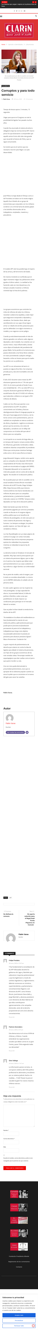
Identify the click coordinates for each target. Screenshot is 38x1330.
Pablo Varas (6, 95)
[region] (19, 1312)
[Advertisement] (19, 171)
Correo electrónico (9, 1134)
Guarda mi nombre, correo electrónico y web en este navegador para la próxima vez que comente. (18, 1155)
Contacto (19, 1263)
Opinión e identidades (15, 40)
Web (4, 1143)
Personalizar (19, 1320)
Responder (12, 1013)
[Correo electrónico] (27, 728)
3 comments (29, 95)
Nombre (6, 1126)
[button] (33, 2)
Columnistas (30, 40)
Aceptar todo (19, 1315)
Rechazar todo (19, 1326)
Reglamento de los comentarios (19, 1257)
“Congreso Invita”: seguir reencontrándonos (22, 2)
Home (3, 40)
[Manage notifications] (33, 1325)
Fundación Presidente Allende (19, 1252)
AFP (10, 893)
